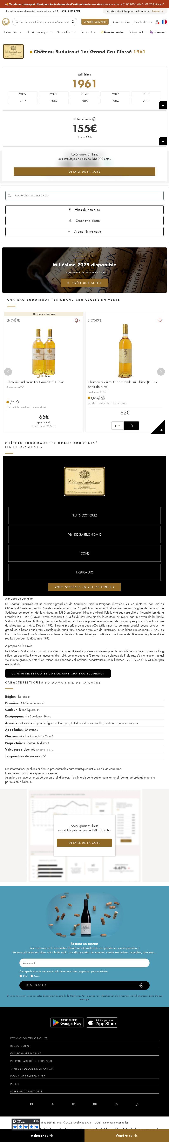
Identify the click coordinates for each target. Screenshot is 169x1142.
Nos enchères (64, 32)
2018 (146, 94)
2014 (115, 101)
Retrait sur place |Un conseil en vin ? (43, 11)
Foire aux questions (26, 1091)
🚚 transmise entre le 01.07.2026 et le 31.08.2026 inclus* (84, 4)
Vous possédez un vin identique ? (84, 587)
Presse (15, 1084)
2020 (84, 94)
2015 (84, 101)
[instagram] (73, 1104)
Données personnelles (115, 1122)
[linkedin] (116, 1104)
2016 (53, 101)
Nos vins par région (37, 32)
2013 (146, 101)
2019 (115, 94)
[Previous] (8, 372)
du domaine (87, 210)
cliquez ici (29, 11)
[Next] (161, 372)
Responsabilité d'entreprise (31, 1061)
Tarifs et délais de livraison (32, 1068)
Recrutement (20, 1046)
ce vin (42, 1135)
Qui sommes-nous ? (25, 1053)
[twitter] (52, 1104)
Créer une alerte (88, 220)
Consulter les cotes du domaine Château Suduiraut (58, 673)
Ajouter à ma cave (87, 231)
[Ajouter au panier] (131, 425)
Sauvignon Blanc (40, 716)
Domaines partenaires (27, 1076)
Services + (86, 32)
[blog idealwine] (137, 1104)
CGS (97, 1122)
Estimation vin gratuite (29, 1038)
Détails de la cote (84, 171)
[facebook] (31, 1104)
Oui (25, 976)
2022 (22, 94)
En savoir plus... (44, 749)
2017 (23, 101)
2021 (53, 94)
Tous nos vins (11, 32)
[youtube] (95, 1104)
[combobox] (158, 11)
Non (36, 976)
